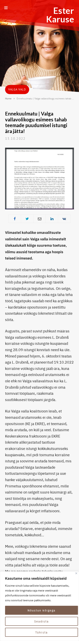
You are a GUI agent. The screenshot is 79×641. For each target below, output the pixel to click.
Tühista (41, 632)
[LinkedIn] (52, 218)
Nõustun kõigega (42, 610)
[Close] (76, 573)
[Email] (39, 218)
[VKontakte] (64, 218)
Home (8, 98)
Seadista (41, 621)
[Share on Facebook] (15, 218)
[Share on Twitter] (27, 218)
